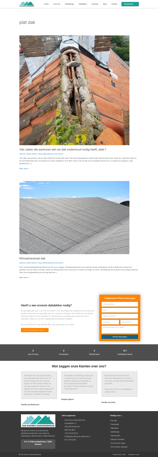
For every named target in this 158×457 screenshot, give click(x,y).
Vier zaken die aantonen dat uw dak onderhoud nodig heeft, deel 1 (62, 149)
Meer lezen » (24, 168)
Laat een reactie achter (28, 154)
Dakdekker (83, 4)
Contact (114, 4)
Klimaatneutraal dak (32, 258)
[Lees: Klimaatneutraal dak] (74, 217)
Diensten (95, 4)
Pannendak (114, 424)
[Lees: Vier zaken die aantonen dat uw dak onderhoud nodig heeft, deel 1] (74, 90)
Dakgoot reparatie (117, 439)
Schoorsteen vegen (117, 443)
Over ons (56, 4)
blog (39, 154)
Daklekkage (69, 4)
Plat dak (113, 421)
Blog (105, 4)
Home (46, 4)
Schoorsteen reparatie (118, 447)
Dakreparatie (115, 436)
